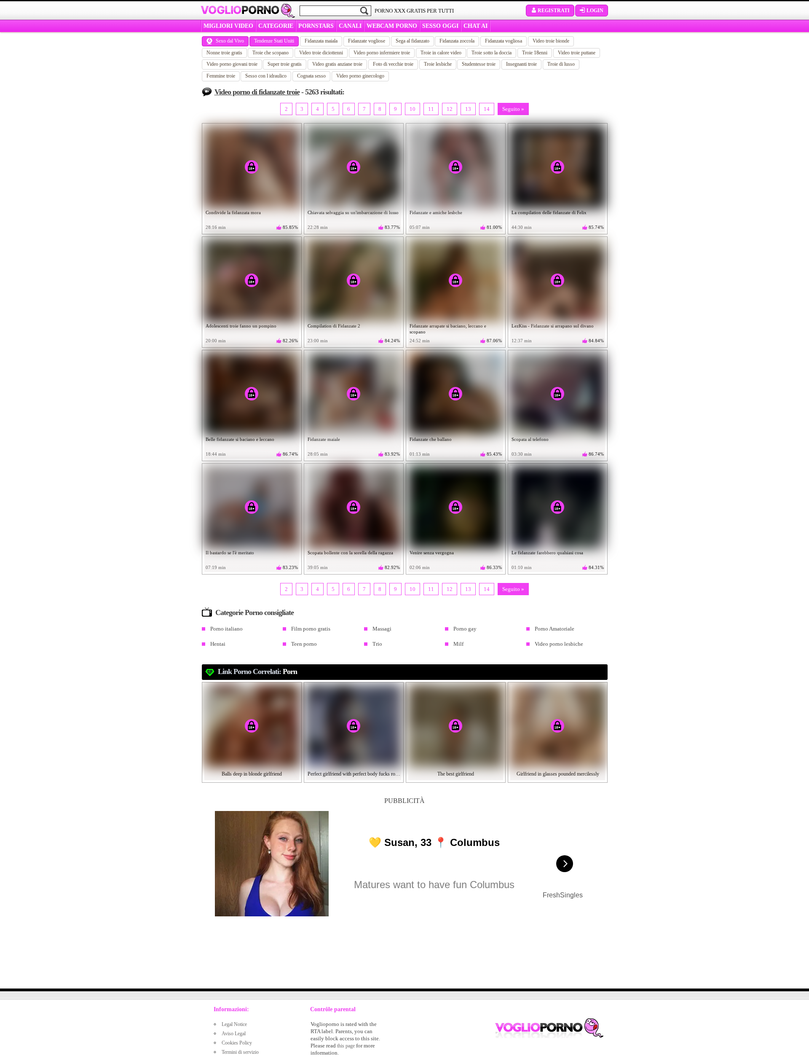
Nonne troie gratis (224, 53)
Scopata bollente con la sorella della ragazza (350, 552)
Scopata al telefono (530, 439)
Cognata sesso (311, 76)
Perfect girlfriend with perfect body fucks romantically (354, 774)
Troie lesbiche (438, 64)
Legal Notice (234, 1024)
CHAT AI (475, 26)
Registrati (554, 10)
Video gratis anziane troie (337, 64)
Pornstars (316, 26)
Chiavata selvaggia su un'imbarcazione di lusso (353, 212)
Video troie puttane (576, 53)
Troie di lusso (561, 64)
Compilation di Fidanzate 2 (334, 325)
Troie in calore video (441, 53)
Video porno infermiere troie (382, 53)
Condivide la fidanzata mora (233, 212)
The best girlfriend (455, 774)
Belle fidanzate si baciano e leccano (240, 439)
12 (450, 109)
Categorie (275, 26)
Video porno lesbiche (559, 644)
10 (412, 109)
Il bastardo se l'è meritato (230, 552)
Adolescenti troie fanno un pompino (241, 325)
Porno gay (465, 629)
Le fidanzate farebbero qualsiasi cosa (547, 552)
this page (346, 1046)
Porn (290, 671)
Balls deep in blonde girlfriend (252, 774)
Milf (458, 644)
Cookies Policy (237, 1043)
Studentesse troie (479, 64)
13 (468, 109)
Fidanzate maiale (324, 439)
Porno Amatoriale (554, 629)
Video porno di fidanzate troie (257, 92)
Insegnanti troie (521, 64)
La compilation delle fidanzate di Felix (549, 212)
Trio (377, 644)
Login (595, 10)
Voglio (240, 10)
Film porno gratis (310, 629)
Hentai (217, 644)
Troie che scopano (270, 53)
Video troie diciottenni (321, 53)
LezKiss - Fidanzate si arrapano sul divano (553, 325)
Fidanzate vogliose (366, 41)
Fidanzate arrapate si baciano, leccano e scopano (448, 328)
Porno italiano (226, 629)
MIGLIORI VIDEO (228, 26)
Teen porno (304, 644)
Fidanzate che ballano (431, 439)
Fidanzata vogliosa (503, 41)
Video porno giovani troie (231, 64)
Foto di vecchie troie (393, 64)
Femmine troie (220, 76)
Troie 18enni (534, 53)
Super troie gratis (285, 64)
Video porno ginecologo (360, 76)
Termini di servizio (240, 1052)
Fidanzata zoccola (456, 41)
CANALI (350, 26)
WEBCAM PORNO (392, 26)
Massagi (381, 629)
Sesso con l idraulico (266, 76)
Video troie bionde (551, 41)
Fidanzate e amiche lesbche (436, 212)
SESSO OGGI (440, 26)
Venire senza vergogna (432, 552)
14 (487, 109)
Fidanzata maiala (321, 41)
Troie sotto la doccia (491, 53)
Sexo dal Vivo (230, 41)
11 (431, 109)
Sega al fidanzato (412, 41)
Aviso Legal (234, 1034)
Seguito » (513, 109)
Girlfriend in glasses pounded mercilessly (558, 774)
